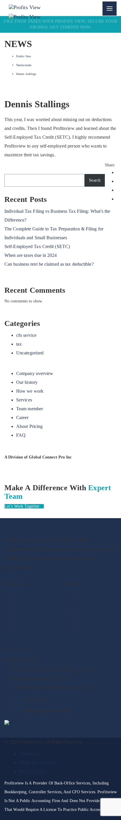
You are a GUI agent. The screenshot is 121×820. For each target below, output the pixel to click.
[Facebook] (6, 575)
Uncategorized (29, 352)
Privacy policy (32, 771)
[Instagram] (17, 575)
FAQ (21, 435)
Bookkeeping (89, 593)
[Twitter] (47, 575)
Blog (20, 628)
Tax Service (88, 610)
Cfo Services (28, 593)
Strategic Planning (33, 602)
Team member (29, 408)
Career (22, 417)
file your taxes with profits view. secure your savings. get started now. (60, 24)
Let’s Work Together (22, 506)
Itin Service (87, 602)
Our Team (25, 619)
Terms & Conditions (38, 762)
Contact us (29, 753)
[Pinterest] (38, 575)
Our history (27, 382)
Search (94, 180)
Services (24, 399)
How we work (29, 391)
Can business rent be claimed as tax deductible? (49, 264)
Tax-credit (86, 619)
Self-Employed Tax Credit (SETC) (37, 246)
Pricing (23, 610)
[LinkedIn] (27, 575)
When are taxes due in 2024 (30, 255)
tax (19, 344)
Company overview (34, 373)
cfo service (26, 335)
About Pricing (29, 426)
